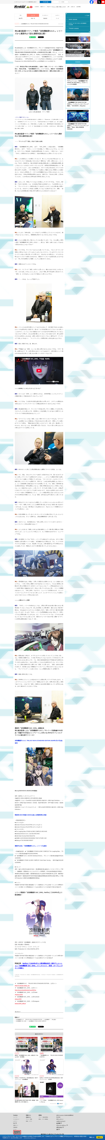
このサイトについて (60, 1121)
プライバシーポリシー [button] (30, 1138)
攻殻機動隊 (47, 1019)
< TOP (87, 15)
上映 (68, 6)
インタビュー (45, 15)
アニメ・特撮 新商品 (43, 1117)
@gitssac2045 (19, 994)
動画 (20, 18)
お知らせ (73, 6)
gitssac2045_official (20, 1003)
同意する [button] (99, 1137)
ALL (21, 15)
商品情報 (58, 1117)
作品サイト (28, 1117)
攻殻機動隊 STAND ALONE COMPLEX (37, 1021)
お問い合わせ (59, 1127)
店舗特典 (45, 18)
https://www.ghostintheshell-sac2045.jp (25, 990)
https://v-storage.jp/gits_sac (22, 985)
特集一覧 (33, 18)
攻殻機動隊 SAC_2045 (21, 1021)
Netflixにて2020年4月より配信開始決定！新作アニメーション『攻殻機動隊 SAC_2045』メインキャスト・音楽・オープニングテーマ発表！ (39, 966)
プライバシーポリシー (61, 1125)
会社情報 (78, 6)
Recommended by (53, 1103)
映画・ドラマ (62, 6)
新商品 (40, 1115)
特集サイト (42, 6)
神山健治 (54, 1019)
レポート (57, 15)
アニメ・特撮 (55, 6)
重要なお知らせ (59, 1119)
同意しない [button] (92, 1137)
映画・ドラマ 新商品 (43, 1119)
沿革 (57, 1129)
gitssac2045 (18, 999)
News (73, 19)
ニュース (33, 15)
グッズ (57, 18)
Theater (74, 28)
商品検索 (45, 1)
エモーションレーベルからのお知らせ (64, 1115)
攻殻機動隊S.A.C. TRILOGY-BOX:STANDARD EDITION (29, 1019)
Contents (37, 6)
